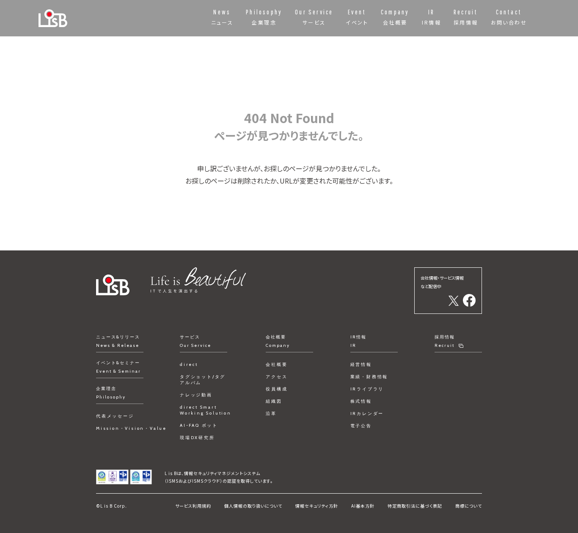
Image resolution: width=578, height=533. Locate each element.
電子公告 (361, 426)
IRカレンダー (367, 413)
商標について (468, 506)
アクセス (276, 376)
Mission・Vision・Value (131, 428)
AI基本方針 (362, 506)
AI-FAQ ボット (199, 425)
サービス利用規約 (193, 506)
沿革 (271, 413)
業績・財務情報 (369, 376)
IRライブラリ (367, 389)
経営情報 (361, 364)
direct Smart (205, 410)
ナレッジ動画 (196, 395)
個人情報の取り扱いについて (253, 506)
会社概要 (276, 364)
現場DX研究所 (197, 437)
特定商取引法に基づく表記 (415, 506)
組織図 (274, 401)
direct (189, 364)
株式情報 (361, 401)
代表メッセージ (115, 416)
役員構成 (276, 389)
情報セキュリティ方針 (316, 506)
